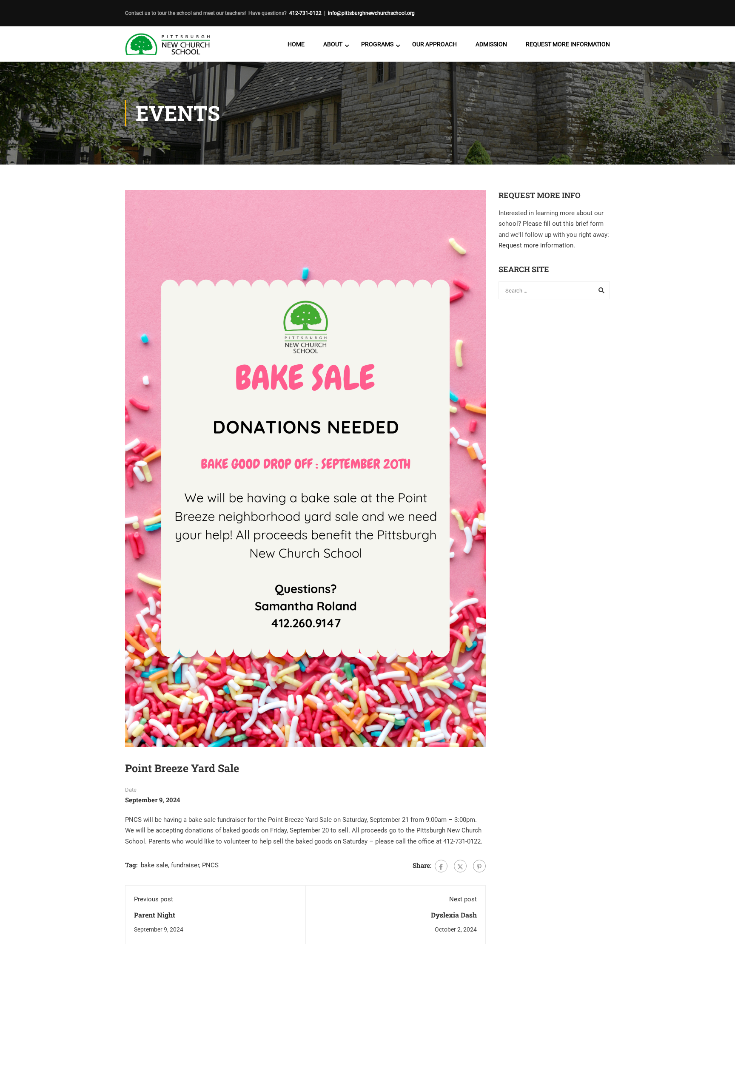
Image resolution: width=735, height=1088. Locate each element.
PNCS (210, 865)
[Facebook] (441, 866)
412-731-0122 (305, 13)
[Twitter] (460, 866)
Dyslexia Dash (454, 914)
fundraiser (185, 865)
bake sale (154, 865)
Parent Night (154, 914)
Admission (491, 44)
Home (296, 44)
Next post (463, 899)
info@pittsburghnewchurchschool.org (371, 13)
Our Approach (434, 44)
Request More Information (568, 44)
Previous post (153, 899)
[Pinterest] (479, 866)
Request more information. (537, 245)
